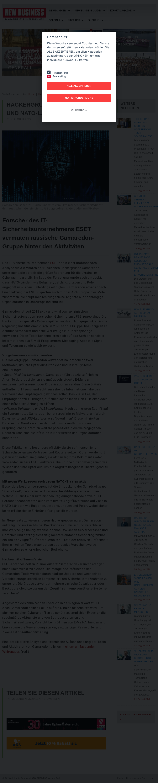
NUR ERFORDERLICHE (79, 97)
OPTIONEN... (79, 109)
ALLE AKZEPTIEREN (79, 85)
